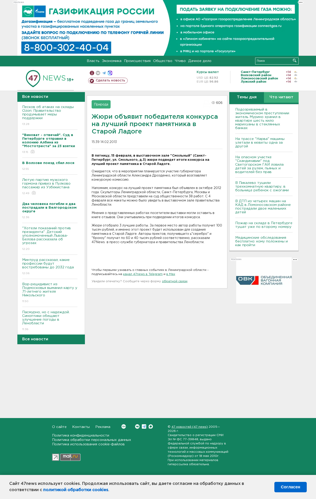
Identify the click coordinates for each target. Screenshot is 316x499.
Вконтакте (137, 426)
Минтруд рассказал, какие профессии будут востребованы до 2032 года (48, 266)
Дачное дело (199, 60)
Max (151, 426)
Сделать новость (110, 80)
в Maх (170, 274)
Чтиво (180, 60)
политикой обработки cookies (75, 490)
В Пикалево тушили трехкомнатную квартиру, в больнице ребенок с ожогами (262, 186)
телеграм (104, 73)
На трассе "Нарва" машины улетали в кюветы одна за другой (260, 142)
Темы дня (247, 97)
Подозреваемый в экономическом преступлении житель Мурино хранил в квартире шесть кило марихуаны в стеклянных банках (262, 119)
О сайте (59, 426)
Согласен (290, 487)
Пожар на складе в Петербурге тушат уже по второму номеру (263, 225)
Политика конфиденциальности (80, 435)
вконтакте (98, 73)
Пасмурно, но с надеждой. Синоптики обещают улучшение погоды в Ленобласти (46, 321)
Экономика (111, 60)
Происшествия (137, 60)
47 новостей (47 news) (189, 427)
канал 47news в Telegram (143, 274)
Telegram (144, 426)
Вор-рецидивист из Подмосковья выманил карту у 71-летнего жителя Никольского (49, 293)
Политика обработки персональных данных (91, 439)
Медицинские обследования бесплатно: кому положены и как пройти (261, 241)
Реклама (102, 426)
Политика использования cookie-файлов (88, 444)
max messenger (110, 73)
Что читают (281, 97)
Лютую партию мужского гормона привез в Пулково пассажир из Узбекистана (46, 186)
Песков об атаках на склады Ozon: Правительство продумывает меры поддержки (48, 115)
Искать (294, 60)
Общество (162, 60)
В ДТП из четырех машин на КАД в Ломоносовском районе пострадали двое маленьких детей (263, 207)
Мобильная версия (92, 73)
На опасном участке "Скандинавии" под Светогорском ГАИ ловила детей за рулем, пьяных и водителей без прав (259, 165)
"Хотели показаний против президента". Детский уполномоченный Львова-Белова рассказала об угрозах (46, 238)
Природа (101, 104)
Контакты (81, 426)
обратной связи (174, 281)
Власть (93, 60)
